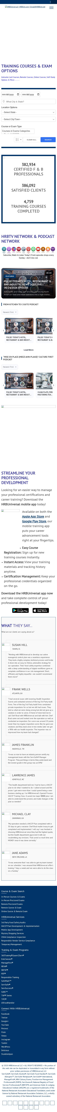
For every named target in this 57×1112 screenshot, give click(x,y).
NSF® (3, 973)
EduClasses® (6, 959)
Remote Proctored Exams (12, 904)
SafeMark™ (6, 981)
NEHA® (4, 966)
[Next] (53, 330)
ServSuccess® (7, 988)
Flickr (3, 1032)
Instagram (5, 1039)
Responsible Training (10, 977)
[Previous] (3, 330)
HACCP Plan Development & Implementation (20, 926)
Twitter (4, 1017)
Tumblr (4, 1043)
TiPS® (3, 999)
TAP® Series (6, 995)
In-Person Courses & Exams (13, 897)
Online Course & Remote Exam (14, 911)
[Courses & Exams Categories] (18, 130)
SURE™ (4, 992)
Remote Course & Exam (11, 907)
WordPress (5, 1046)
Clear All (31, 140)
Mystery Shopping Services (12, 933)
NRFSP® (4, 970)
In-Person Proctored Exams (12, 900)
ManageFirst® (7, 962)
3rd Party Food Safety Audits (13, 922)
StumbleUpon (7, 1054)
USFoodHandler (7, 1003)
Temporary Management (11, 944)
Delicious (5, 1050)
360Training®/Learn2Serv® (12, 955)
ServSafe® (5, 984)
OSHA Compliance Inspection (13, 937)
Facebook (5, 1014)
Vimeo (3, 1035)
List (18, 139)
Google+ (4, 1021)
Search (48, 140)
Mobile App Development (12, 929)
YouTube (5, 1025)
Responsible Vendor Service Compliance (18, 940)
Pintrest (4, 1028)
